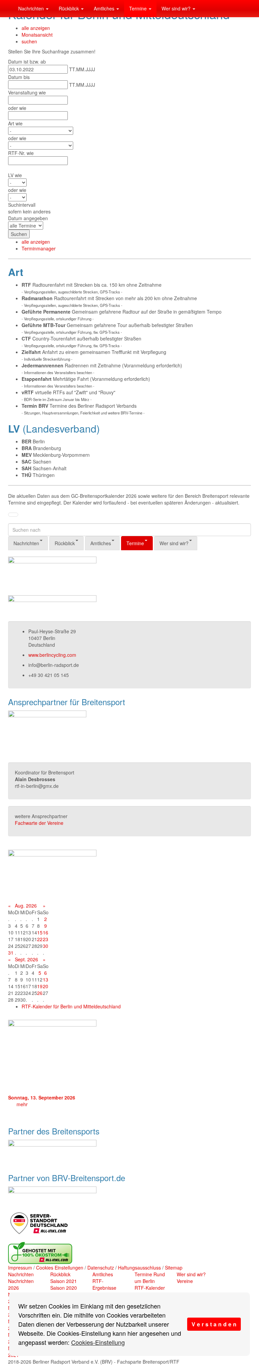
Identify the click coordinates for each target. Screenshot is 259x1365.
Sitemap (173, 1267)
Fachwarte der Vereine (39, 822)
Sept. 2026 (26, 959)
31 (10, 952)
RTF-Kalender (150, 1287)
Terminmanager (39, 248)
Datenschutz (100, 1267)
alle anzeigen (36, 28)
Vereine (185, 1281)
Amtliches (105, 8)
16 (45, 932)
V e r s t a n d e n (214, 1324)
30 (45, 945)
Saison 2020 (63, 1287)
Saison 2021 (63, 1281)
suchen (29, 41)
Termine (138, 8)
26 (39, 993)
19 (39, 986)
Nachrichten (31, 8)
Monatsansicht (37, 34)
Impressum (20, 1267)
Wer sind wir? (177, 8)
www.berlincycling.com (52, 654)
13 (45, 979)
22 (39, 939)
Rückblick (69, 8)
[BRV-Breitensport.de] (8, 8)
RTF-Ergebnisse (104, 1284)
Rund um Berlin (150, 1277)
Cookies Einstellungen (59, 1267)
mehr (22, 1104)
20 (45, 986)
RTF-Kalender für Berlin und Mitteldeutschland (71, 1006)
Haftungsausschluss (139, 1267)
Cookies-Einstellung (98, 1342)
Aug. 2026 (26, 905)
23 (45, 939)
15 (39, 932)
